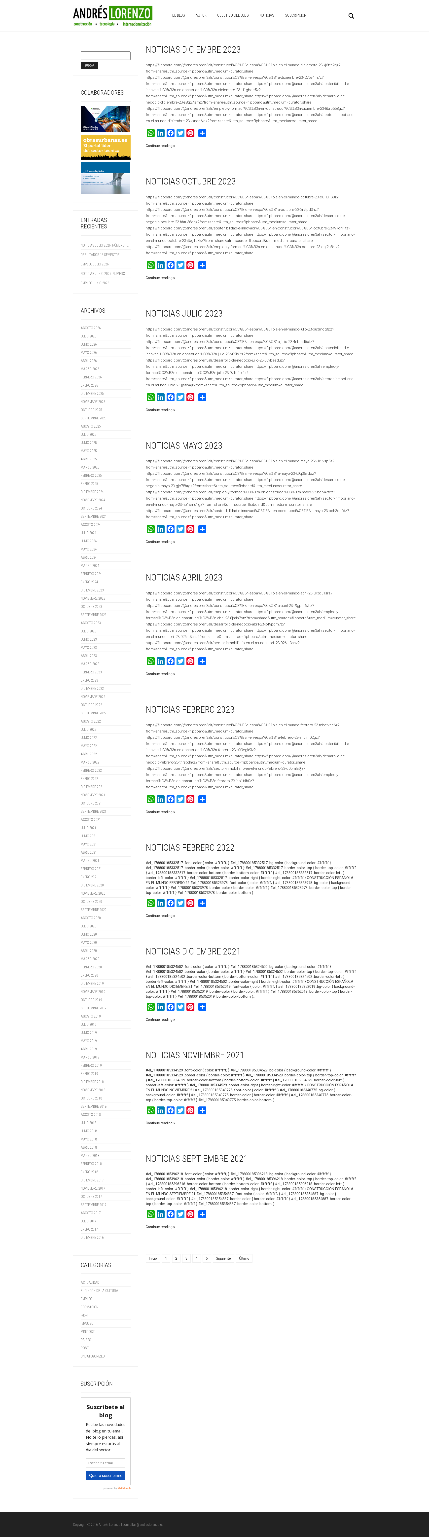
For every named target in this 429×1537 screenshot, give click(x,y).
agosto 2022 (91, 721)
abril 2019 (89, 1049)
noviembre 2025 (93, 402)
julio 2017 (88, 1221)
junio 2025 (89, 443)
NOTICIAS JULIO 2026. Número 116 (105, 245)
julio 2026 (88, 336)
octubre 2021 (91, 803)
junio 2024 (89, 541)
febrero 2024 (91, 574)
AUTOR (201, 15)
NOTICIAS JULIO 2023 (184, 313)
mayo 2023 (89, 648)
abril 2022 (89, 754)
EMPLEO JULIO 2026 (95, 264)
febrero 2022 (91, 770)
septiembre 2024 (94, 516)
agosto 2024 (91, 525)
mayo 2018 (89, 1139)
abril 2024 (89, 557)
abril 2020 (89, 951)
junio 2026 (89, 344)
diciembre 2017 (92, 1180)
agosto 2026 (91, 328)
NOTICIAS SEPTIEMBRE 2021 (197, 1159)
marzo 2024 (90, 566)
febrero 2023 (91, 672)
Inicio (153, 1258)
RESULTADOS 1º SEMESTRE (100, 255)
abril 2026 (89, 361)
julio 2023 (88, 631)
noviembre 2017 (93, 1188)
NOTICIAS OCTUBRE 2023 (191, 181)
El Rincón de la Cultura (99, 1291)
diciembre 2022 (92, 689)
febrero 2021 (91, 869)
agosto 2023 (91, 623)
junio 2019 (89, 1033)
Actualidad (90, 1282)
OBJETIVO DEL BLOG (233, 15)
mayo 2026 (89, 353)
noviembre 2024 (93, 500)
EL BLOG (178, 15)
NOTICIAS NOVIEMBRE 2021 (195, 1055)
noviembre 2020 (93, 893)
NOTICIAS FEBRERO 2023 (190, 709)
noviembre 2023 (93, 598)
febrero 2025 (91, 475)
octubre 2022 (91, 705)
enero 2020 (89, 975)
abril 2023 (89, 656)
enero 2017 (89, 1229)
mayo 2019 (89, 1041)
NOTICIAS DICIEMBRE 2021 (193, 951)
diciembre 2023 (92, 590)
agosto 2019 (91, 1016)
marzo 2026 (90, 369)
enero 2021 (89, 877)
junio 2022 (89, 738)
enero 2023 (89, 680)
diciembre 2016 (92, 1238)
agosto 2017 (91, 1213)
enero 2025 (89, 484)
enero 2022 (89, 779)
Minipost (88, 1332)
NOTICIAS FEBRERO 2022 (190, 847)
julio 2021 (88, 828)
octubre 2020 (91, 902)
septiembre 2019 (94, 1008)
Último (244, 1258)
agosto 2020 (91, 918)
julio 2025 (88, 435)
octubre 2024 (91, 508)
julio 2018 (88, 1123)
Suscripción (295, 15)
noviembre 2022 (93, 697)
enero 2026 (89, 385)
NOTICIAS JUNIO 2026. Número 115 (105, 274)
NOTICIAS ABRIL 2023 (184, 577)
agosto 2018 (91, 1115)
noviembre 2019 (93, 992)
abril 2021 (89, 852)
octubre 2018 (91, 1098)
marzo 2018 (90, 1156)
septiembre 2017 (94, 1205)
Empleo (86, 1299)
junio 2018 (89, 1131)
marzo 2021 (90, 861)
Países (86, 1340)
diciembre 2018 (92, 1082)
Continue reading (159, 146)
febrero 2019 (91, 1065)
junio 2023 (89, 639)
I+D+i (84, 1315)
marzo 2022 (90, 762)
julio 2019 (88, 1024)
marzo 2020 (90, 959)
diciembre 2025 (92, 394)
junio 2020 (89, 934)
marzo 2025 (90, 467)
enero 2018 (89, 1172)
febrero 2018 (91, 1164)
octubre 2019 (91, 1000)
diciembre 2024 (92, 492)
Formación (89, 1307)
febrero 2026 (91, 377)
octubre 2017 (91, 1197)
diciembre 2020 (92, 885)
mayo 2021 (89, 844)
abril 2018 (89, 1147)
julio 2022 (88, 730)
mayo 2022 (89, 746)
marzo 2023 (90, 664)
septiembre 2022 (94, 713)
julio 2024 (88, 533)
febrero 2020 (91, 967)
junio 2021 (89, 836)
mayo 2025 (89, 451)
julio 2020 (88, 926)
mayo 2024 (89, 549)
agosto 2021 (91, 820)
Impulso (87, 1323)
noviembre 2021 (93, 795)
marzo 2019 (90, 1057)
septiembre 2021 (94, 811)
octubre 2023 (91, 607)
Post (85, 1348)
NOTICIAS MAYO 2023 (184, 445)
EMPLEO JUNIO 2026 (95, 283)
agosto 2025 (91, 426)
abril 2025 (89, 459)
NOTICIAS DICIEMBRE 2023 (193, 49)
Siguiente (223, 1258)
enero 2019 (89, 1074)
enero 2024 (89, 582)
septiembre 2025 (94, 418)
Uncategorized (93, 1356)
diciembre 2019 (92, 984)
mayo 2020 (89, 943)
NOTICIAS (266, 15)
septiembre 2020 (94, 910)
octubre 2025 (91, 410)
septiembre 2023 (94, 615)
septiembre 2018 (94, 1106)
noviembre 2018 (93, 1090)
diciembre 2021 (92, 787)
